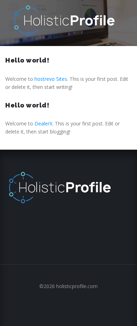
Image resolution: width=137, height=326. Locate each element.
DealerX (43, 123)
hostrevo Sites (50, 79)
